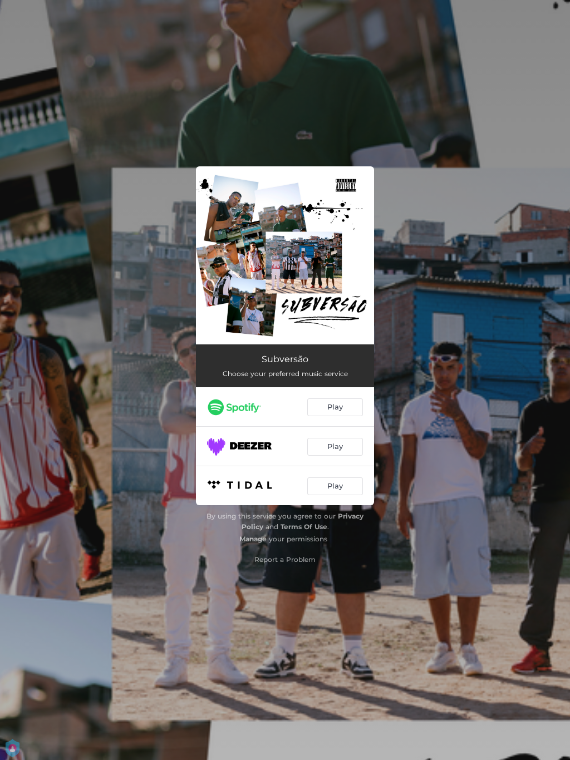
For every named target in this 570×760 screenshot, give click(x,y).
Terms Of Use (304, 526)
